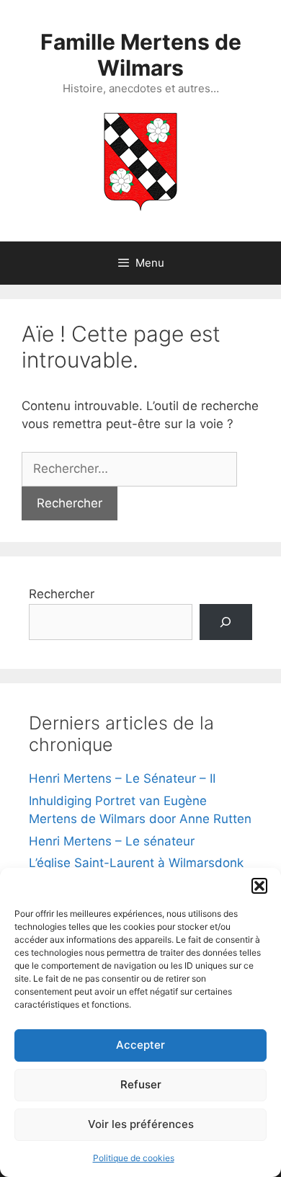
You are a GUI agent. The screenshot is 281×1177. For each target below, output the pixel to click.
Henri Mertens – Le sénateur (112, 841)
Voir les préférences (141, 1124)
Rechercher (61, 594)
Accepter (140, 1045)
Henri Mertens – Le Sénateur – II (122, 778)
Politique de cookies (133, 1157)
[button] (259, 886)
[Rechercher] (226, 622)
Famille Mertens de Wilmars (140, 55)
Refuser (140, 1084)
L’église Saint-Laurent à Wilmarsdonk (136, 863)
